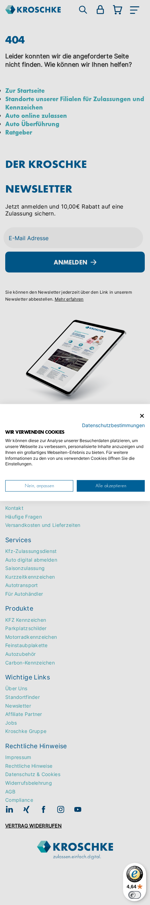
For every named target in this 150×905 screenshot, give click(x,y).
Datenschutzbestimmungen (113, 425)
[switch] (134, 895)
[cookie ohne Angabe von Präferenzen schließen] (142, 416)
